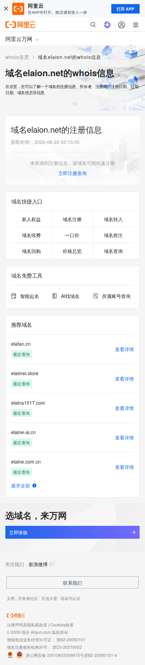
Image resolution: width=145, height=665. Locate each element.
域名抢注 (113, 235)
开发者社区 (28, 598)
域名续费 (31, 235)
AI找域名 (70, 296)
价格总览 (72, 251)
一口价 (72, 235)
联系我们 (72, 582)
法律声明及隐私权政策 (27, 624)
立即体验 (18, 532)
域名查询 (113, 251)
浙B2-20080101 (71, 639)
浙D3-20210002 (67, 647)
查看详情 (124, 349)
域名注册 (72, 219)
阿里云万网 (18, 39)
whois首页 (17, 56)
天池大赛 (49, 598)
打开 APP (125, 9)
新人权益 (31, 219)
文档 (11, 598)
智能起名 (29, 296)
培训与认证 (70, 598)
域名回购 (31, 251)
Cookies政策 (62, 624)
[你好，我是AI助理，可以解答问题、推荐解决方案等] (107, 25)
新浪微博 (38, 564)
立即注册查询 (72, 173)
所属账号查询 (116, 296)
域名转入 (113, 219)
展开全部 (20, 485)
